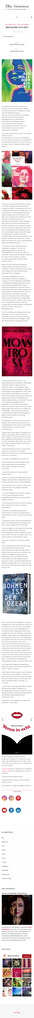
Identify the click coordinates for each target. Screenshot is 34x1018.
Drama (4, 850)
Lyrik (18, 24)
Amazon (4, 771)
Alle (3, 838)
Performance (6, 874)
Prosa (3, 858)
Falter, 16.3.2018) (13, 669)
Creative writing (6, 878)
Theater (4, 862)
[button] (7, 963)
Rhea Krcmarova (8, 36)
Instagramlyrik (10, 24)
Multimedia (25, 24)
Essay (3, 854)
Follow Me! (27, 956)
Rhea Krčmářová (17, 6)
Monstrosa (5, 842)
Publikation (5, 866)
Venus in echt (6, 769)
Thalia (9, 771)
